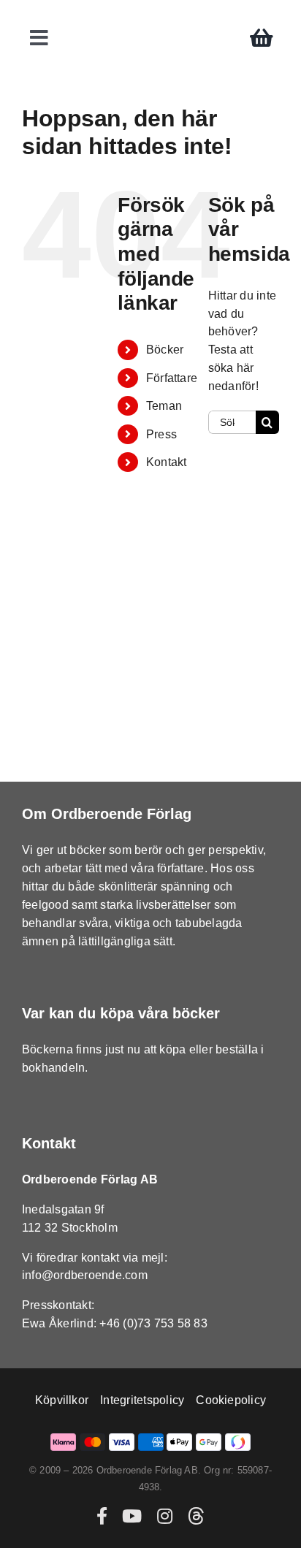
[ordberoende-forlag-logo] (150, 15)
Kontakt (166, 462)
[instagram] (164, 1516)
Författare (171, 378)
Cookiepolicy (231, 1400)
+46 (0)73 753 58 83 (153, 1323)
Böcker (164, 349)
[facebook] (101, 1516)
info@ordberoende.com (85, 1275)
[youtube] (132, 1516)
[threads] (196, 1516)
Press (161, 434)
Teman (164, 406)
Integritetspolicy (142, 1400)
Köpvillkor (61, 1400)
